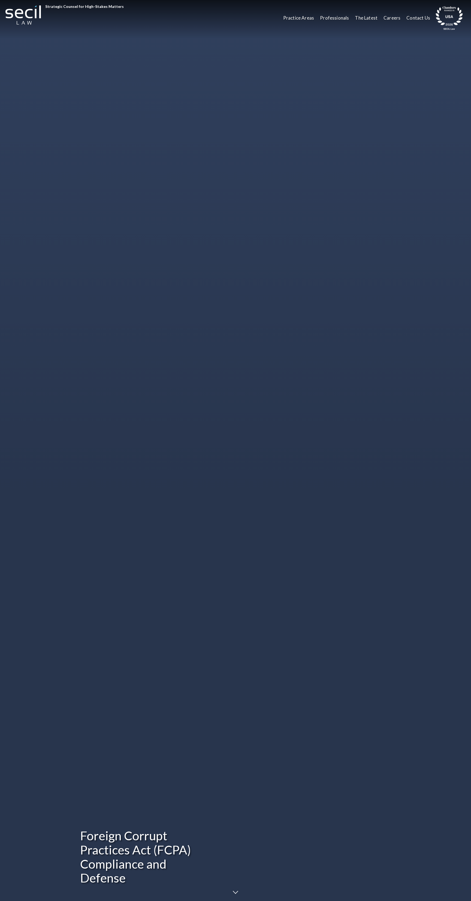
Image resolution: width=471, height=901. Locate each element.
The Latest (366, 18)
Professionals (334, 18)
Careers (392, 18)
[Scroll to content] (235, 891)
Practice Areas (298, 18)
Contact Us (418, 18)
